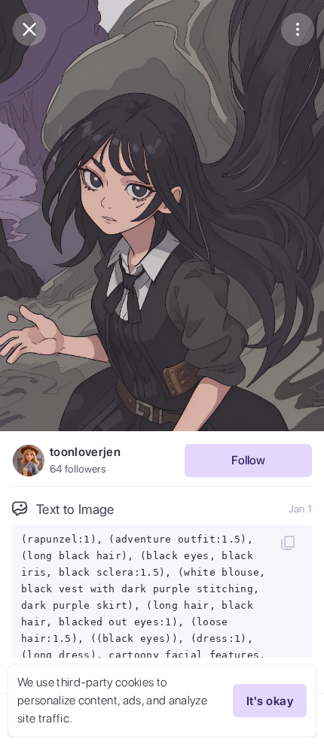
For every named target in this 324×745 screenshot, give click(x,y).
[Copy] (288, 543)
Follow (248, 460)
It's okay (269, 701)
